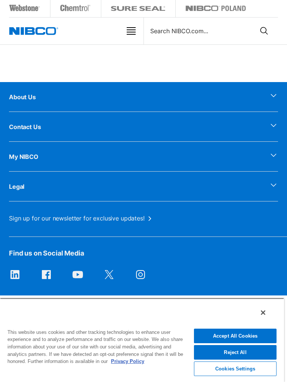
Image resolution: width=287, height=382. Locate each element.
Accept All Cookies (235, 336)
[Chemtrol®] (76, 9)
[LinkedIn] (15, 278)
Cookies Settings (235, 369)
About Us (22, 97)
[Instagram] (140, 278)
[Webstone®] (25, 9)
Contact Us (25, 127)
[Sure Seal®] (138, 9)
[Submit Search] (264, 31)
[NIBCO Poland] (215, 9)
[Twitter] (109, 278)
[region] (142, 340)
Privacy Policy (127, 361)
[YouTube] (78, 278)
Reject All (235, 352)
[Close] (263, 312)
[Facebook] (46, 278)
